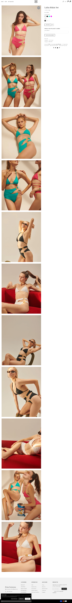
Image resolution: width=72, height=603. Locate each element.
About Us (43, 586)
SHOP (6, 1)
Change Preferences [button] (14, 598)
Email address (47, 30)
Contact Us (44, 590)
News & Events (44, 588)
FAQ (32, 585)
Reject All (21, 598)
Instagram (43, 592)
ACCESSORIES (23, 592)
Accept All (27, 598)
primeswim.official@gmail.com (12, 589)
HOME (2, 1)
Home (43, 585)
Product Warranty (34, 590)
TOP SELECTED (11, 1)
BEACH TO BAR (24, 588)
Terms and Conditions (35, 592)
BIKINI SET (50, 41)
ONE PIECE (23, 586)
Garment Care (34, 586)
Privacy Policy (34, 588)
